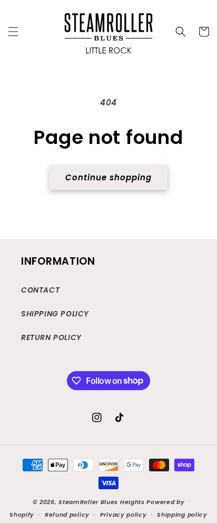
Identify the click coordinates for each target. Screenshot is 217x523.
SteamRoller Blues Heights (101, 502)
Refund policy (67, 514)
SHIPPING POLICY (55, 313)
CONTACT (40, 290)
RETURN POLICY (51, 337)
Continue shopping (108, 177)
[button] (13, 31)
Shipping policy (182, 514)
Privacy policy (123, 514)
